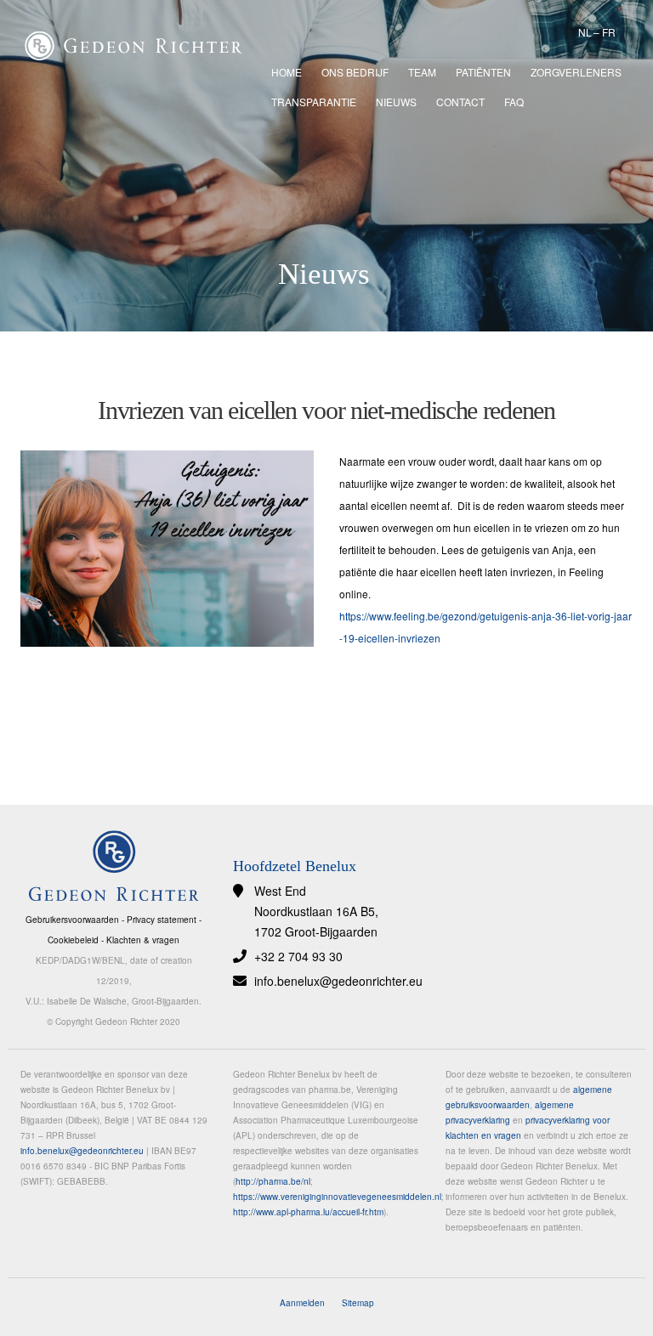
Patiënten (483, 72)
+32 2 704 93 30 (298, 956)
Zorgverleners (576, 72)
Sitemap (358, 1303)
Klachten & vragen (142, 940)
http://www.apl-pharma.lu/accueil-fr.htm (308, 1212)
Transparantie (313, 101)
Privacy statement (161, 920)
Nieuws (396, 101)
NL (585, 32)
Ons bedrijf (355, 72)
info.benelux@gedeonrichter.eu (338, 980)
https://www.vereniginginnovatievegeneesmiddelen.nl (337, 1197)
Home (286, 72)
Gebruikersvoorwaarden (72, 920)
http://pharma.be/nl (273, 1181)
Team (422, 72)
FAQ (514, 101)
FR (609, 32)
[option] (326, 165)
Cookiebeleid (73, 940)
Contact (460, 101)
